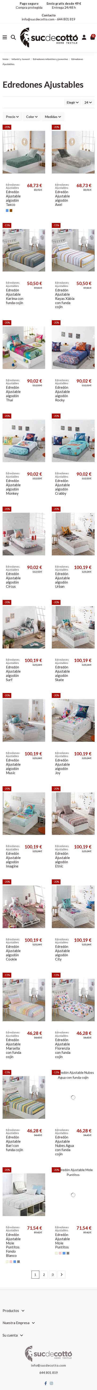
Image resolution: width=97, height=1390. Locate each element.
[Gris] (18, 1261)
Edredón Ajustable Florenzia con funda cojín (62, 1048)
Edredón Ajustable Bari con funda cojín (14, 1143)
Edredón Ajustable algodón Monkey (13, 487)
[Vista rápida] (41, 139)
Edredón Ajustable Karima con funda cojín (14, 296)
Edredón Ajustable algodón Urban (62, 580)
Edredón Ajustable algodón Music (13, 766)
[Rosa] (11, 1261)
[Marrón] (11, 210)
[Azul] (7, 210)
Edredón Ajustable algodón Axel (62, 198)
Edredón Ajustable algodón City (62, 953)
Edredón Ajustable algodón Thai (13, 393)
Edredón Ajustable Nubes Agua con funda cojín (64, 1145)
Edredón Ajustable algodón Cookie (13, 953)
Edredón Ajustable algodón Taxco (13, 198)
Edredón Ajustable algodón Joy (62, 766)
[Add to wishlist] (41, 131)
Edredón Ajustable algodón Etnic (62, 859)
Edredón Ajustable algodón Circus (13, 580)
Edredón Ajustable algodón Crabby (62, 487)
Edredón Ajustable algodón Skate (62, 673)
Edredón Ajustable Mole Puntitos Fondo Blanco (13, 1245)
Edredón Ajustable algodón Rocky (62, 393)
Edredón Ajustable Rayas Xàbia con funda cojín (64, 298)
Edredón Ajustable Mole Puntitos (62, 1241)
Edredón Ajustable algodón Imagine (13, 859)
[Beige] (7, 1261)
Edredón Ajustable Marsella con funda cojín (13, 1048)
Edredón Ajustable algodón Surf (13, 673)
